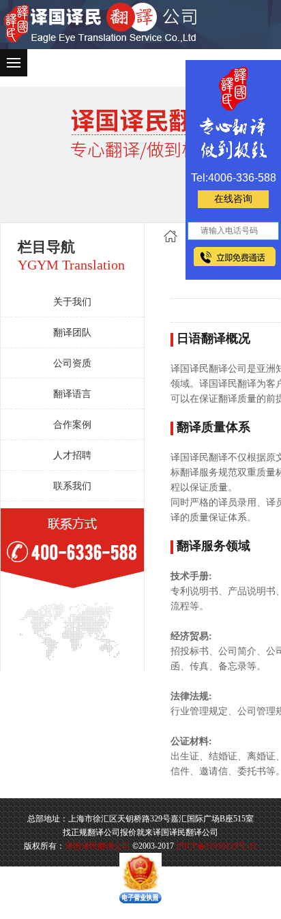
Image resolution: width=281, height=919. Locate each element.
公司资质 (72, 363)
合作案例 (72, 425)
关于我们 (72, 302)
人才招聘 (72, 455)
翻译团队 (72, 332)
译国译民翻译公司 (97, 846)
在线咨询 (233, 199)
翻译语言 (72, 394)
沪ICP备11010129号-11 (216, 846)
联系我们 (72, 486)
